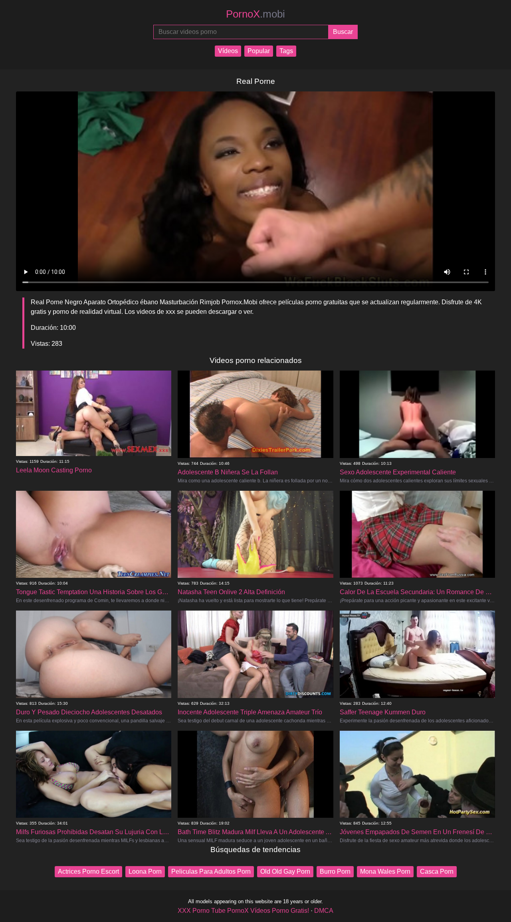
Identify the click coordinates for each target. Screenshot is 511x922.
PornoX (255, 14)
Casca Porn (437, 871)
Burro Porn (335, 871)
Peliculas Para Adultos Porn (211, 871)
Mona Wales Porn (385, 871)
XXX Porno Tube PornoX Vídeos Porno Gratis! (243, 910)
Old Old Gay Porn (285, 871)
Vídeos (228, 51)
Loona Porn (145, 871)
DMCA (323, 910)
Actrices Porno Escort (88, 871)
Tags (286, 51)
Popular (259, 51)
